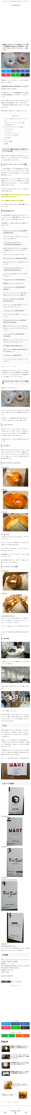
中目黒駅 (15, 961)
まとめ (5, 139)
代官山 (20, 981)
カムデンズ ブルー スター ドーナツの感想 (13, 127)
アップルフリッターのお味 (11, 135)
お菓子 (4, 981)
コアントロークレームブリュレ (12, 133)
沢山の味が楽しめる (9, 124)
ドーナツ (26, 959)
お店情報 (6, 143)
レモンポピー (8, 131)
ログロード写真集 (8, 141)
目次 (13, 115)
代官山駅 (3, 961)
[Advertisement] (15, 25)
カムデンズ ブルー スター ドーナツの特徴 (14, 122)
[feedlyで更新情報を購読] (8, 1035)
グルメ (9, 981)
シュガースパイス (9, 129)
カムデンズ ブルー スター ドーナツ (14, 959)
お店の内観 (7, 137)
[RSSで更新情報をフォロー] (23, 1035)
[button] (28, 514)
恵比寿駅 (9, 961)
